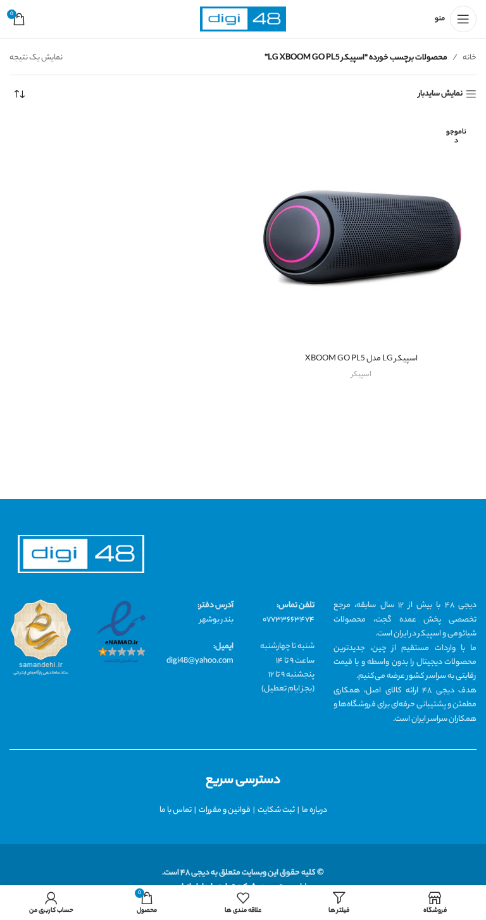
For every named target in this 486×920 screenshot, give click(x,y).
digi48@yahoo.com (200, 661)
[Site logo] (243, 19)
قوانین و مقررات (225, 810)
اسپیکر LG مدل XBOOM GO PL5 (361, 358)
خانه (470, 57)
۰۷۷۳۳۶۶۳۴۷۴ (289, 620)
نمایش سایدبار (440, 94)
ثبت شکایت (276, 810)
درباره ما (314, 810)
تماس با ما (175, 810)
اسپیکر (361, 375)
